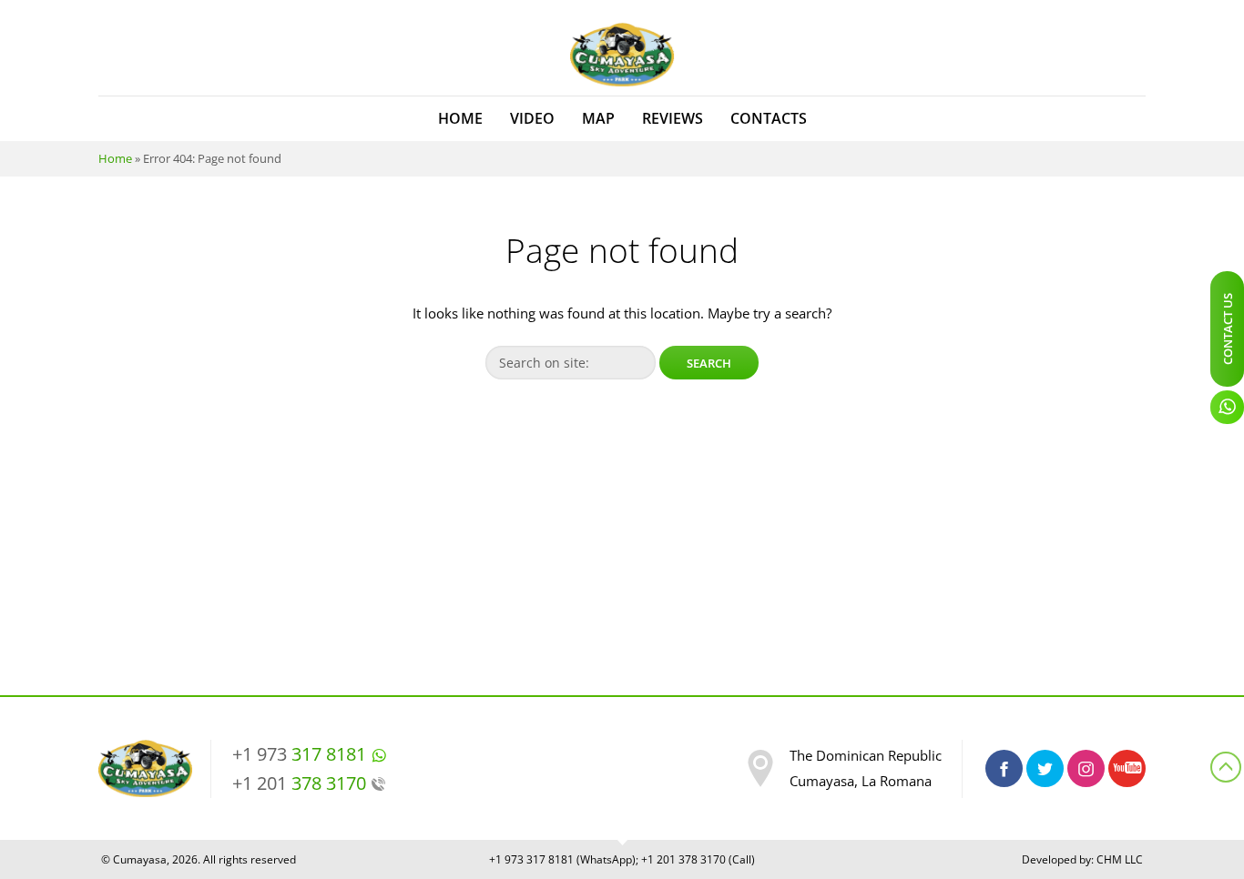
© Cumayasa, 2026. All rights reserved (198, 859)
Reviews (672, 118)
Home (460, 118)
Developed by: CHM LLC (1082, 859)
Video (532, 118)
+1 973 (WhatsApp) (562, 859)
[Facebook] (1004, 768)
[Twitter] (1045, 768)
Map (598, 118)
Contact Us (1227, 329)
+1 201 (299, 783)
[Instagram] (1086, 768)
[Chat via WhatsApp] (1227, 407)
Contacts (768, 118)
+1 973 (299, 754)
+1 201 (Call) (698, 859)
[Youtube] (1127, 768)
